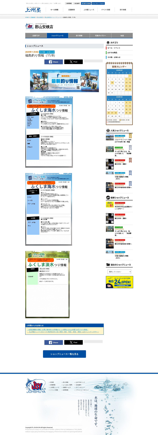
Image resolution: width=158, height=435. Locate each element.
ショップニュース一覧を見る (64, 354)
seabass (28, 431)
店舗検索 (52, 385)
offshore (56, 431)
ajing (36, 431)
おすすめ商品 (112, 53)
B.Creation (36, 429)
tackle (65, 431)
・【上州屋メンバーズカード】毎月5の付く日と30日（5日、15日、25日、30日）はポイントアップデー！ (63, 332)
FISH (62, 429)
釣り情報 (65, 382)
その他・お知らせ (113, 57)
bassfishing (41, 431)
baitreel (79, 431)
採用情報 (65, 390)
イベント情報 (54, 390)
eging (33, 431)
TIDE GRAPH (78, 429)
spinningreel (73, 431)
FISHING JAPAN (54, 429)
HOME (52, 382)
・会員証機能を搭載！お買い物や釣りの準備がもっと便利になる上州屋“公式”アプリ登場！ (57, 329)
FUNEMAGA (68, 429)
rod (68, 431)
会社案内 (78, 385)
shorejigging (50, 431)
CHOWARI (44, 429)
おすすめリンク (80, 382)
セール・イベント (113, 48)
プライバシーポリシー (82, 390)
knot (61, 431)
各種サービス (67, 387)
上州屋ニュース (54, 387)
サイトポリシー (80, 387)
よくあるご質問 (67, 385)
